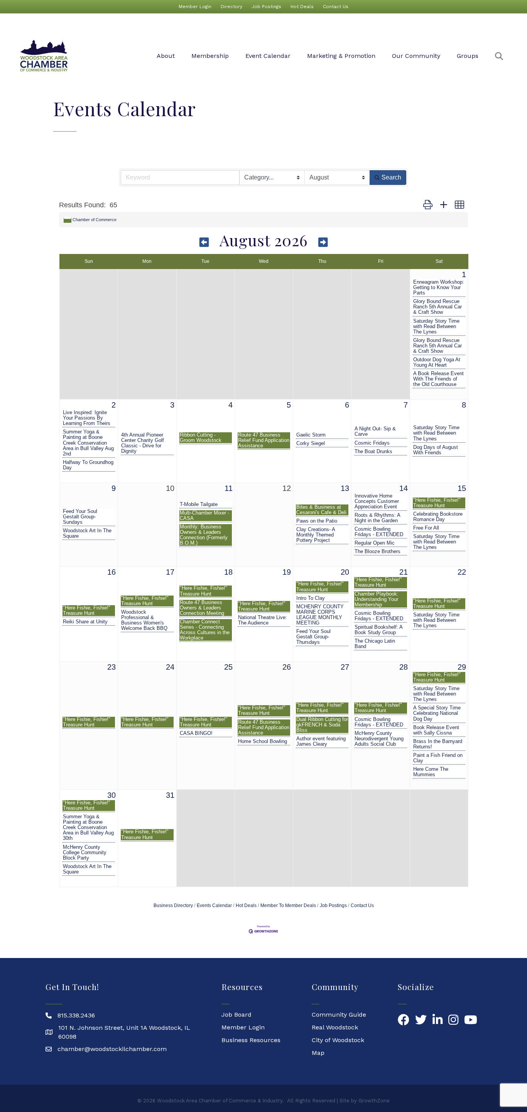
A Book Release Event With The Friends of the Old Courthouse (438, 379)
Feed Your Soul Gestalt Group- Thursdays (313, 637)
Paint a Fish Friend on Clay (438, 758)
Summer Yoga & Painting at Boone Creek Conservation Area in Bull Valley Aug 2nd (88, 442)
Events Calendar (214, 905)
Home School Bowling (262, 741)
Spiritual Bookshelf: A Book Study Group (378, 630)
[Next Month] (323, 242)
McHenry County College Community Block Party (84, 853)
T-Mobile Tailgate (199, 504)
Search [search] (391, 177)
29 (462, 667)
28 (403, 667)
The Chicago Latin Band (375, 643)
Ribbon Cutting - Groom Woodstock (200, 437)
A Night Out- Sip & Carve (375, 431)
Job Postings (266, 6)
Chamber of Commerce (95, 219)
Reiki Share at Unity (85, 622)
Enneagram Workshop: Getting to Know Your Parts (438, 287)
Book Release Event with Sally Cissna (436, 730)
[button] (427, 205)
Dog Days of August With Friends (435, 450)
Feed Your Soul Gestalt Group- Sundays (80, 517)
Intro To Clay (310, 598)
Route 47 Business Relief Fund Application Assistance (263, 440)
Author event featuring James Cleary (321, 741)
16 (111, 572)
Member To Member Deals (288, 905)
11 (229, 488)
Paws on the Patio (316, 521)
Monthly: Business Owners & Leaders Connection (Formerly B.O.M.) (204, 535)
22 (462, 572)
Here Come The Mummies (430, 772)
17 (170, 572)
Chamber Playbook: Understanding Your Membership (377, 599)
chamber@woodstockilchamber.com (112, 1049)
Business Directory (173, 905)
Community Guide (339, 1014)
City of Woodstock (338, 1040)
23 (111, 667)
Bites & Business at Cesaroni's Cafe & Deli (321, 509)
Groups (467, 55)
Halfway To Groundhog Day (88, 465)
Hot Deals (302, 6)
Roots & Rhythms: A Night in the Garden (377, 518)
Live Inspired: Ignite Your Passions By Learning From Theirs (86, 418)
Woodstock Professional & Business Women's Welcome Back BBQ (144, 620)
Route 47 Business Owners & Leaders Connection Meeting (202, 608)
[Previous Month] (204, 242)
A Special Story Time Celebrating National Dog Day (437, 713)
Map (318, 1052)
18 (228, 572)
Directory (231, 6)
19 (286, 572)
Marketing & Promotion (341, 55)
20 (345, 572)
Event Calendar (268, 55)
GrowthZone (374, 1101)
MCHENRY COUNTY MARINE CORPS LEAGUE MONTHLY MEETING (320, 615)
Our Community (416, 55)
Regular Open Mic (375, 543)
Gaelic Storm (311, 435)
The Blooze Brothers (377, 551)
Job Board (236, 1014)
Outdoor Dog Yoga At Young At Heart (436, 362)
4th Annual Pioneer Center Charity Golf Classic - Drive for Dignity (142, 443)
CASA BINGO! (196, 733)
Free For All (426, 528)
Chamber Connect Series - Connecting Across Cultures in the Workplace (205, 630)
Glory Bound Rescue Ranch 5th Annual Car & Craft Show (437, 307)
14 (403, 488)
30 (111, 795)
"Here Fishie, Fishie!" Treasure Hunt (437, 503)
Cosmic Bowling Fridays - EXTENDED (379, 531)
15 (462, 488)
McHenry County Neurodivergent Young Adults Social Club (379, 739)
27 (345, 667)
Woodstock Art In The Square (87, 533)
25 (228, 667)
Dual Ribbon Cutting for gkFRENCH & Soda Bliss (322, 725)
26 (286, 667)
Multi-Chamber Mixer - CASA (204, 515)
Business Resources (250, 1040)
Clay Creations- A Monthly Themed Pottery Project (315, 535)
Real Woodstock (335, 1027)
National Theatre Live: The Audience (262, 620)
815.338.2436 (76, 1015)
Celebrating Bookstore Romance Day (438, 516)
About (166, 55)
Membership (210, 55)
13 (345, 488)
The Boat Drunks (373, 451)
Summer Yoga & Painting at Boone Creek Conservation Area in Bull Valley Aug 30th (88, 827)
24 (170, 667)
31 (170, 795)
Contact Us (335, 6)
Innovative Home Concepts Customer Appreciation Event (377, 501)
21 (403, 572)
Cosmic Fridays (372, 443)
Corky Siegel (310, 443)
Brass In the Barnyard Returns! (437, 744)
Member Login (195, 6)
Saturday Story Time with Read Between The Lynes (436, 326)
